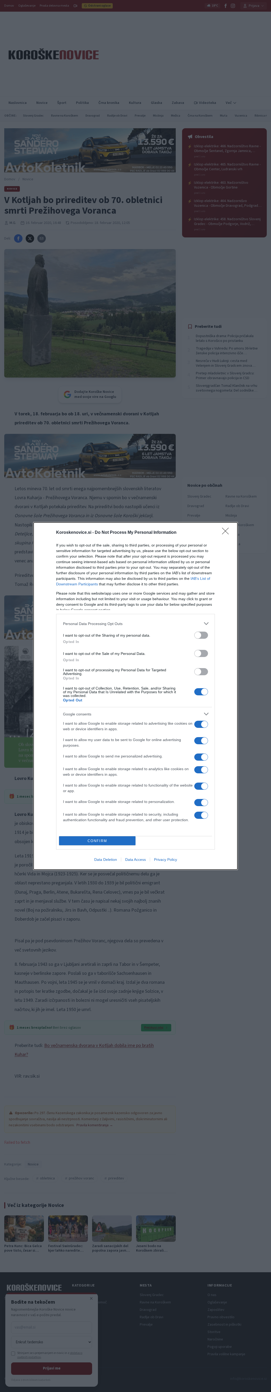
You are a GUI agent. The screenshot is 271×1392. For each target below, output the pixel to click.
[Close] (227, 533)
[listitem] (135, 623)
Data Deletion (105, 859)
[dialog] (135, 696)
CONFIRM (97, 841)
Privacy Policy (165, 859)
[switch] (201, 635)
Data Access (135, 859)
